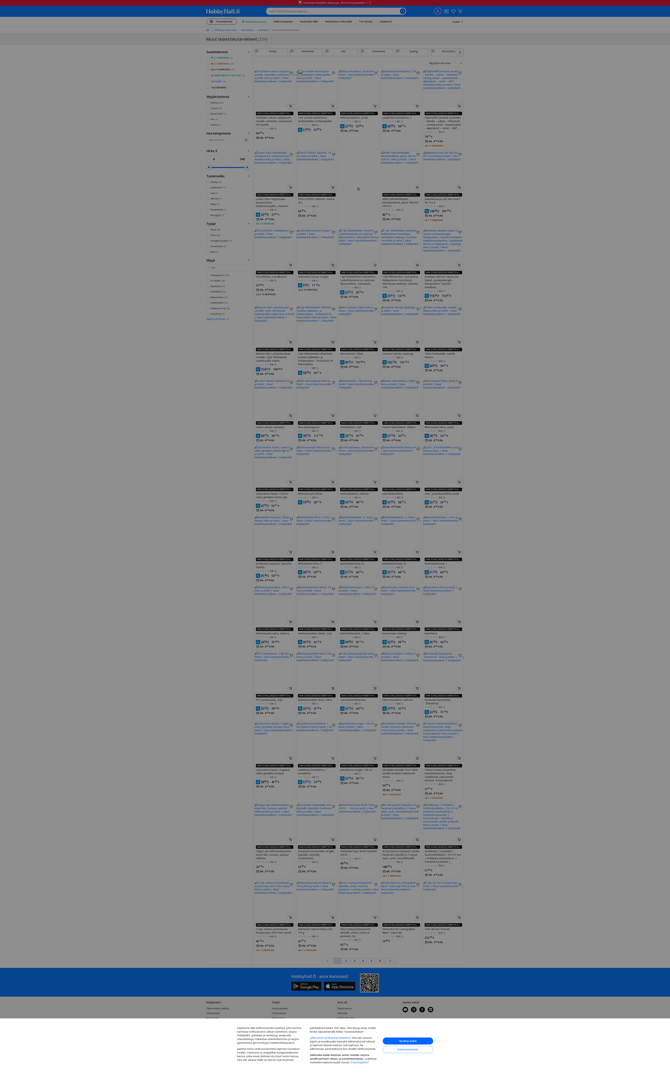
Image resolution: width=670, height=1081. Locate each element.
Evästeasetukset (408, 1049)
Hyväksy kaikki (408, 1041)
